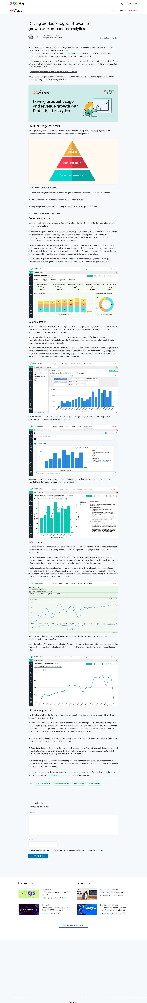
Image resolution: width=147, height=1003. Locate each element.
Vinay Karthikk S (107, 913)
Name (30, 839)
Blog (21, 3)
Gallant (46, 913)
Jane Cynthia (106, 895)
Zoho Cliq (103, 889)
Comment (32, 813)
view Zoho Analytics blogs (73, 925)
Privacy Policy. (98, 850)
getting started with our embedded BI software (72, 772)
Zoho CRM (103, 905)
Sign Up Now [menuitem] (133, 10)
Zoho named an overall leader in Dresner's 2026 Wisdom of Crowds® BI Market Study (55, 909)
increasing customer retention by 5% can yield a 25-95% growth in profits (58, 53)
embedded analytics (62, 783)
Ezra (36, 37)
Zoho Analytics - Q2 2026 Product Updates (55, 893)
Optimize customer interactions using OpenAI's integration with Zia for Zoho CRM (113, 909)
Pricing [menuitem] (123, 11)
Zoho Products (132, 3)
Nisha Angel (48, 898)
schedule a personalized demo (59, 775)
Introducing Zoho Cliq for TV (111, 892)
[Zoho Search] (122, 4)
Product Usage (79, 783)
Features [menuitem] (114, 11)
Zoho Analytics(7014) (43, 783)
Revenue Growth (94, 783)
